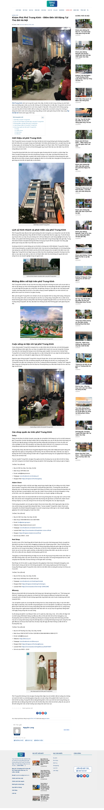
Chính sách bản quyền (18, 781)
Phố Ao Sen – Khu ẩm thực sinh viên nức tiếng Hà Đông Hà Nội (83, 387)
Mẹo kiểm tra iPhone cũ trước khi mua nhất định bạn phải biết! (45, 761)
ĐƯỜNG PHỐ (69, 10)
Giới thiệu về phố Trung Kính (22, 119)
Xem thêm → (21, 765)
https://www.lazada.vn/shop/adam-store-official (36, 530)
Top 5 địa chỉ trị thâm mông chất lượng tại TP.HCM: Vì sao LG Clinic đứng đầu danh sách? (46, 774)
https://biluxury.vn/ (25, 638)
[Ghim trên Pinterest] (43, 713)
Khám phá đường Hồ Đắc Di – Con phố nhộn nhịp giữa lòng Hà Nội (82, 31)
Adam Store (20, 130)
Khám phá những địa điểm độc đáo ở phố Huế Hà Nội (83, 211)
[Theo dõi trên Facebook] (78, 775)
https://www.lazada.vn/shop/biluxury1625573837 (36, 646)
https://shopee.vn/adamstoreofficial (30, 533)
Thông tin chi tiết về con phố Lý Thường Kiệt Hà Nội (83, 366)
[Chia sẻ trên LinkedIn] (45, 713)
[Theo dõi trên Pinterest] (84, 775)
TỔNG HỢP (83, 10)
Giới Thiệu (18, 10)
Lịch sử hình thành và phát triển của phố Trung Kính (29, 121)
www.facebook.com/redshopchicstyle (31, 581)
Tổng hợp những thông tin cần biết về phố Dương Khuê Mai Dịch (83, 322)
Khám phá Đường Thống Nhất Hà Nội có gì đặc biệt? (83, 256)
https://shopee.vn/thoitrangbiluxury (32, 644)
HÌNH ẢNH (37, 10)
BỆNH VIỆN (76, 10)
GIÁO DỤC (43, 10)
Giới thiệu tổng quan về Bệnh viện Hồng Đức (83, 99)
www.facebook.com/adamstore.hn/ (30, 527)
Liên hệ (14, 793)
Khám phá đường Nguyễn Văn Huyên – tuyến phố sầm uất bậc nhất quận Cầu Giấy (83, 54)
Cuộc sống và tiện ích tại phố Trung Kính (25, 125)
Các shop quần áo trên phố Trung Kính (25, 127)
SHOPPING (61, 10)
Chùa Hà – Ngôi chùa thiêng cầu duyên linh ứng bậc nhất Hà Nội (82, 344)
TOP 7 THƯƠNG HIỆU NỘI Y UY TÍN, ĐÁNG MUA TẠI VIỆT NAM (45, 797)
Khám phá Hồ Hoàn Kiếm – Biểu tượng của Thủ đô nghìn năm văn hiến (83, 143)
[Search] (87, 10)
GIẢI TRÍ (50, 10)
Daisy (17, 128)
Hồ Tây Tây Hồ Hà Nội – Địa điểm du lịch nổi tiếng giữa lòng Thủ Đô (83, 120)
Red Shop (19, 132)
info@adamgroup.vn (24, 522)
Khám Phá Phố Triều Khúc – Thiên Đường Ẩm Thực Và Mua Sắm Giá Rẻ (83, 456)
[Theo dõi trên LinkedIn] (87, 775)
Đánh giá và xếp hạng (18, 784)
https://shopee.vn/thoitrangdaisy (32, 478)
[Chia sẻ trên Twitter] (40, 713)
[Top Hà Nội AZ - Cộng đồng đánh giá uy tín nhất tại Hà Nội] (52, 4)
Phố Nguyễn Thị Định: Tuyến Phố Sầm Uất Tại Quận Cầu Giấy (83, 433)
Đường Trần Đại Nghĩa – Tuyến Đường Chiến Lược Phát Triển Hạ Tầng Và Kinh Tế (83, 78)
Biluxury (18, 133)
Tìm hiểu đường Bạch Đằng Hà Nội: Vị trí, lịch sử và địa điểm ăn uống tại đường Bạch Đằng (83, 410)
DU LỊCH (55, 10)
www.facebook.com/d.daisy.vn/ (29, 476)
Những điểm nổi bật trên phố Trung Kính (25, 123)
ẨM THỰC (25, 10)
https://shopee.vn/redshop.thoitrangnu (33, 584)
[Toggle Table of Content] (42, 117)
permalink (46, 718)
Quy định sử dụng (17, 787)
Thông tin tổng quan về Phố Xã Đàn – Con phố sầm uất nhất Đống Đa (83, 189)
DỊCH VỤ (31, 10)
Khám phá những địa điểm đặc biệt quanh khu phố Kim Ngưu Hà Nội (82, 167)
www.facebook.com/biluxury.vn (29, 641)
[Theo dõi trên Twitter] (81, 775)
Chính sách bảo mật (17, 778)
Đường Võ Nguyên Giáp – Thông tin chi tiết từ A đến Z (83, 278)
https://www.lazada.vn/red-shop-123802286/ (35, 586)
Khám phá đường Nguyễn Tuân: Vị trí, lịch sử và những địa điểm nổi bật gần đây (83, 234)
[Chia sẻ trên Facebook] (37, 713)
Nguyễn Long (30, 24)
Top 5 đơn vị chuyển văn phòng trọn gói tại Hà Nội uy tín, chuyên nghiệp (45, 786)
